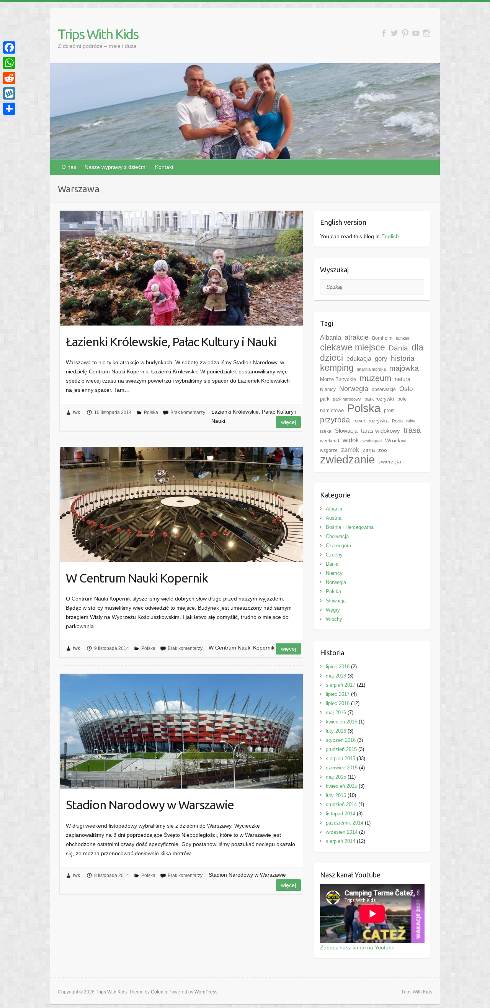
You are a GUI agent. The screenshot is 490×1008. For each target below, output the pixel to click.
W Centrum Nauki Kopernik (137, 578)
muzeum (375, 378)
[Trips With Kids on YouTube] (416, 33)
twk (76, 412)
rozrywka (379, 421)
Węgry (333, 610)
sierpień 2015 (340, 758)
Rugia (397, 421)
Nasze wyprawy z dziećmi (116, 167)
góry (381, 358)
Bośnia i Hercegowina (350, 527)
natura (402, 379)
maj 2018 (336, 676)
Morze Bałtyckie (338, 379)
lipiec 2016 (338, 703)
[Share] (9, 108)
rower (359, 421)
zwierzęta (389, 461)
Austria (333, 518)
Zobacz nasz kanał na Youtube (357, 947)
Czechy (334, 555)
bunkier (403, 338)
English (390, 236)
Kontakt (164, 167)
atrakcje (357, 337)
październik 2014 (344, 823)
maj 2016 (336, 712)
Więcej (288, 422)
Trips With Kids (98, 34)
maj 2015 (336, 777)
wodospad (372, 441)
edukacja (358, 358)
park (325, 399)
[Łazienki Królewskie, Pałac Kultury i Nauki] (181, 268)
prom (389, 410)
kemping (337, 368)
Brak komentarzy (187, 412)
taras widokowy (380, 430)
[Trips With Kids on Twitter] (394, 33)
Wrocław (395, 440)
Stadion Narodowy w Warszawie (150, 805)
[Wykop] (9, 93)
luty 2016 (336, 731)
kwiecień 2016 (341, 722)
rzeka (326, 431)
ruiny (410, 421)
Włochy (334, 619)
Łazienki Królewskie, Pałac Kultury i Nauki (171, 342)
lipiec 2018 (338, 666)
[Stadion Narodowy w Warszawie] (181, 731)
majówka (404, 368)
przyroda (335, 420)
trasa (412, 430)
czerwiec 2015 (342, 768)
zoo (382, 450)
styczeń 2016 (341, 740)
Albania (330, 337)
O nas (69, 167)
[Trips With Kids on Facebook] (384, 33)
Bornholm (382, 338)
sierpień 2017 (340, 685)
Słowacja (346, 430)
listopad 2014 (340, 814)
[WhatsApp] (9, 62)
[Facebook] (9, 47)
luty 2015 (336, 795)
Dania (398, 348)
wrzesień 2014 (342, 832)
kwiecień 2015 (341, 786)
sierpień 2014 (340, 841)
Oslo (406, 389)
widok (351, 440)
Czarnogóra (338, 545)
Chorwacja (337, 536)
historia (403, 358)
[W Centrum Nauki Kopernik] (181, 504)
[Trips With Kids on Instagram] (426, 33)
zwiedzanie (347, 459)
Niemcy (328, 389)
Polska (151, 412)
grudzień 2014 (341, 804)
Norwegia (353, 389)
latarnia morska (371, 369)
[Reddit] (9, 78)
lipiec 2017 (338, 694)
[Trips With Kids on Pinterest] (405, 33)
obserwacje (384, 389)
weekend (329, 440)
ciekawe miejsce (352, 347)
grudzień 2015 (341, 749)
